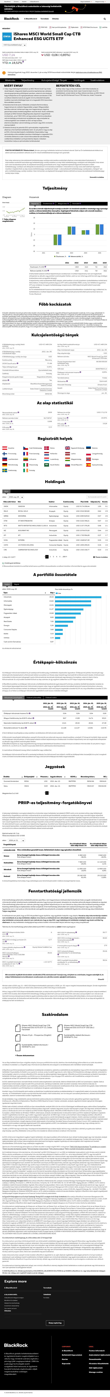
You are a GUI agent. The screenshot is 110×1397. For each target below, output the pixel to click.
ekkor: (4, 497)
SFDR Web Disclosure (90, 27)
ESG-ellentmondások (56, 1149)
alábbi (59, 927)
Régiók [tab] (16, 584)
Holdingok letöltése (12, 563)
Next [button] (66, 556)
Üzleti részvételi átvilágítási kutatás (14, 1149)
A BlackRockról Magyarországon (14, 1297)
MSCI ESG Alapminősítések (79, 1147)
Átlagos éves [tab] (62, 203)
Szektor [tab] (7, 584)
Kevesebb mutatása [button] (97, 177)
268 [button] (64, 557)
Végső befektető (85, 1)
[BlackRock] (16, 1346)
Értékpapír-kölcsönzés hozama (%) (16, 713)
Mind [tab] (6, 491)
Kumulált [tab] (76, 203)
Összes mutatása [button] (101, 557)
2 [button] (50, 557)
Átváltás (6, 777)
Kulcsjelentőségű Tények (54, 80)
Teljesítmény (27, 80)
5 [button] (59, 557)
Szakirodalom (97, 80)
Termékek (46, 1297)
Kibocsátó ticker (9, 502)
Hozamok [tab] (34, 197)
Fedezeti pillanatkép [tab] (34, 697)
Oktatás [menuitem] (55, 19)
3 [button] (53, 557)
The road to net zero (10, 1308)
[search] (104, 19)
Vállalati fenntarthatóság (11, 1303)
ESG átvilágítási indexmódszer (37, 1149)
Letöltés (104, 27)
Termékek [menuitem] (44, 19)
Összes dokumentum (25, 1056)
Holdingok (79, 80)
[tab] (14, 209)
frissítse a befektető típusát (44, 11)
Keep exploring (55, 1323)
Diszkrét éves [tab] (47, 203)
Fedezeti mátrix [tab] (51, 697)
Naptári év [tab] (35, 203)
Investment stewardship (11, 1306)
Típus (5, 593)
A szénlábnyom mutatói (97, 1147)
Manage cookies (96, 1372)
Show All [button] (101, 979)
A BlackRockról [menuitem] (30, 19)
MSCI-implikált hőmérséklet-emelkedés (78, 1149)
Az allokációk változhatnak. (11, 648)
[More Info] (23, 61)
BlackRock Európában (11, 1300)
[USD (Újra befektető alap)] (14, 45)
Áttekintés (10, 80)
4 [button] (56, 557)
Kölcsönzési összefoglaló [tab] (13, 697)
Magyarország (99, 1)
